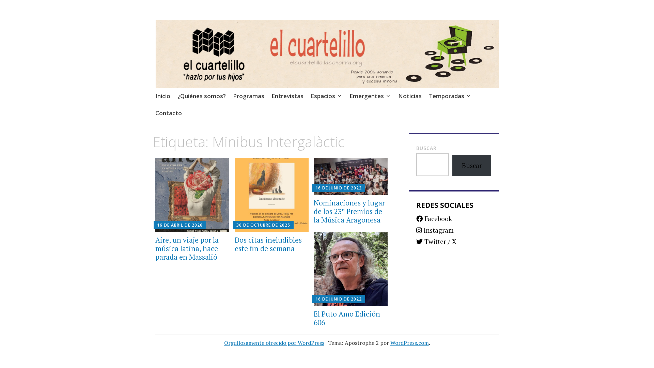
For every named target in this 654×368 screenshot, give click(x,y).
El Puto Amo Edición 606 (347, 318)
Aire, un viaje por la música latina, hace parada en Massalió (187, 248)
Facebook (437, 218)
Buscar (426, 148)
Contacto (168, 113)
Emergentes (366, 96)
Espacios (323, 96)
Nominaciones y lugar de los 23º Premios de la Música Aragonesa (349, 211)
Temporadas (446, 96)
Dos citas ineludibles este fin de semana (268, 244)
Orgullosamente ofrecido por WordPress (274, 343)
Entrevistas (287, 96)
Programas (248, 96)
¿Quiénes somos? (201, 96)
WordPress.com (409, 343)
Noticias (410, 96)
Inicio (162, 96)
